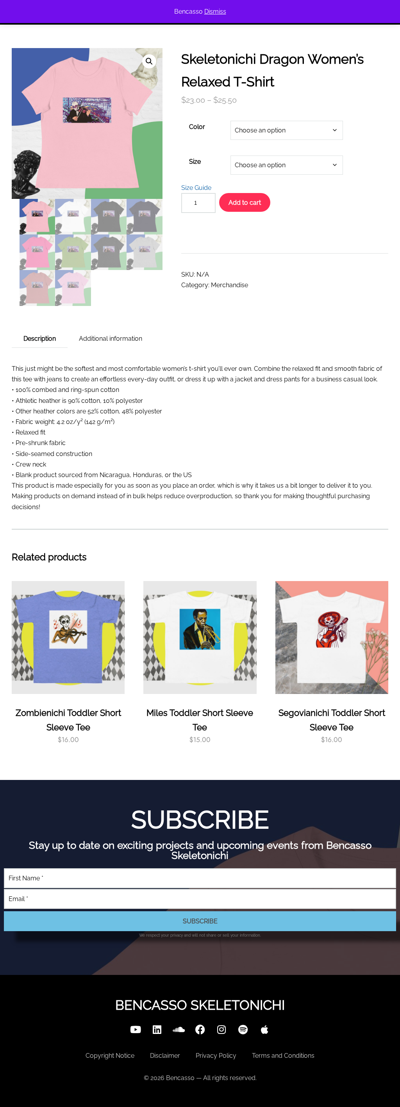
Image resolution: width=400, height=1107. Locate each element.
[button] (149, 61)
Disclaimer (165, 1055)
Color (197, 127)
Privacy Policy (216, 1055)
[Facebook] (200, 1029)
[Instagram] (221, 1029)
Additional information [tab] (110, 338)
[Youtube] (135, 1029)
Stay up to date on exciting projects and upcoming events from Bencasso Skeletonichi (200, 850)
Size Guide (196, 187)
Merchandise (229, 285)
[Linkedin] (157, 1029)
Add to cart (245, 202)
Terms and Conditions (283, 1055)
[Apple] (264, 1029)
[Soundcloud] (178, 1029)
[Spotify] (243, 1029)
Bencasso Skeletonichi (200, 1005)
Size (195, 161)
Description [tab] (39, 338)
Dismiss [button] (215, 11)
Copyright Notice (110, 1055)
